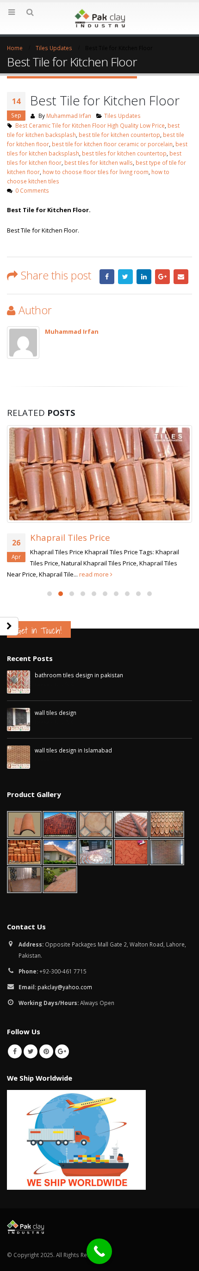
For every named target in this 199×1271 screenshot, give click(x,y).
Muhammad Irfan (68, 115)
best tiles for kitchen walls (98, 162)
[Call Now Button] (99, 1251)
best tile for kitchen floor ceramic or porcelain (112, 144)
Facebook (107, 276)
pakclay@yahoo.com (64, 987)
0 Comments (32, 190)
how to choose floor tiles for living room (96, 171)
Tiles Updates (122, 115)
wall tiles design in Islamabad (73, 750)
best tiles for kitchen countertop (124, 153)
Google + (162, 276)
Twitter (125, 276)
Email (181, 276)
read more (94, 574)
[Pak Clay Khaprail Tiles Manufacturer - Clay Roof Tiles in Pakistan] (99, 17)
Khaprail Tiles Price (70, 537)
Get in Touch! (39, 630)
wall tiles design (55, 712)
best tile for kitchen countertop (119, 134)
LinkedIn (144, 276)
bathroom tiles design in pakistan (79, 675)
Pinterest (46, 1051)
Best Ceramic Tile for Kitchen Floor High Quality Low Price (90, 125)
